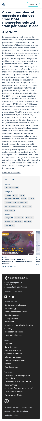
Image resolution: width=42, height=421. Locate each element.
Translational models (13, 391)
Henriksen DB (19, 218)
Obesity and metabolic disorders (18, 325)
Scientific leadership (13, 353)
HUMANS (31, 199)
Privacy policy (9, 411)
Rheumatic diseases (13, 335)
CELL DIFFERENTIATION (12, 199)
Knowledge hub (11, 367)
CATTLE (22, 195)
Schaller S (27, 222)
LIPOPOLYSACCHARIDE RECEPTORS (16, 203)
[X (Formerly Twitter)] (9, 296)
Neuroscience (10, 322)
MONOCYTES (27, 206)
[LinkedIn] (5, 296)
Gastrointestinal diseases (15, 312)
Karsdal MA (9, 222)
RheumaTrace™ (11, 385)
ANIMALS (8, 195)
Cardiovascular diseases (15, 305)
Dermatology (10, 308)
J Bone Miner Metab (11, 187)
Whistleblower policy (12, 407)
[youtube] (13, 296)
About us (8, 343)
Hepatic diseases (11, 315)
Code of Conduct (11, 415)
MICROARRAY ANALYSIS (12, 206)
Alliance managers (12, 357)
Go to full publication (11, 172)
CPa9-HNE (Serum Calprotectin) (18, 388)
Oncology (8, 328)
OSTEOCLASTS (10, 210)
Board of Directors (12, 350)
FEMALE (23, 199)
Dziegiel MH (9, 218)
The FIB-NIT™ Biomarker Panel (17, 381)
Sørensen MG (9, 225)
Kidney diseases (11, 318)
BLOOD (15, 195)
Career (7, 363)
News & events (10, 347)
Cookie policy (27, 407)
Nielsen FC (18, 222)
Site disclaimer (22, 411)
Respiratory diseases (13, 332)
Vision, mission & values (14, 360)
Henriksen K (29, 218)
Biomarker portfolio (13, 395)
